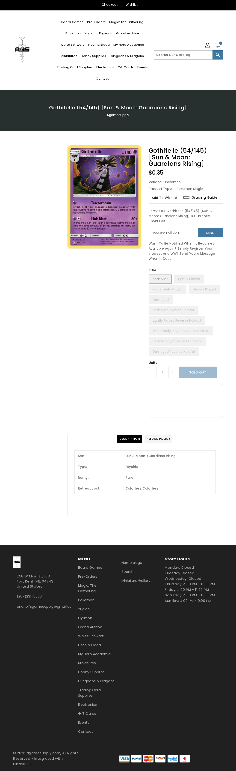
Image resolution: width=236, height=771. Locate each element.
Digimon (85, 618)
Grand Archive (90, 627)
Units (153, 362)
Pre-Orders (87, 576)
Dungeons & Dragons (96, 680)
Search (127, 571)
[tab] (129, 439)
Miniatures (87, 662)
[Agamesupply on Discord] (18, 616)
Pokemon (86, 600)
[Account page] (207, 45)
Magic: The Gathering (87, 588)
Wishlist (132, 4)
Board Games (90, 567)
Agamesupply (118, 115)
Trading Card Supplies (89, 692)
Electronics (87, 704)
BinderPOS (22, 764)
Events (84, 722)
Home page (131, 562)
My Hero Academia (94, 653)
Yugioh (84, 609)
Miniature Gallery (135, 580)
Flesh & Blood (89, 644)
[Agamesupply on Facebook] (14, 616)
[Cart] (218, 45)
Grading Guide (205, 197)
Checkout (110, 4)
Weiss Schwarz (91, 636)
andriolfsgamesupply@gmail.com (37, 606)
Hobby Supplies (91, 671)
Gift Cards (87, 713)
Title (152, 270)
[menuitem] (72, 22)
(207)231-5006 (29, 596)
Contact (85, 731)
